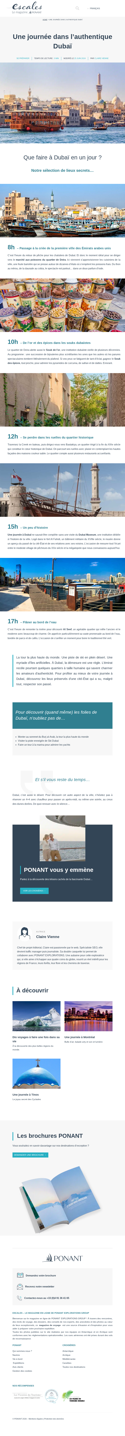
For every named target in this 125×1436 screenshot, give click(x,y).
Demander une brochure (29, 1155)
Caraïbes (66, 1363)
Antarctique (67, 1351)
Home (45, 19)
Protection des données (54, 1419)
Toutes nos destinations (73, 1367)
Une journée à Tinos (25, 1094)
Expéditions (18, 1363)
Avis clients (17, 1367)
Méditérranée (68, 1359)
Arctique (66, 1355)
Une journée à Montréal (79, 1037)
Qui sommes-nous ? (22, 1351)
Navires (16, 1355)
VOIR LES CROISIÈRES (33, 891)
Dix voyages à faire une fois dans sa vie (36, 1039)
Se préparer (22, 58)
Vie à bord (17, 1359)
